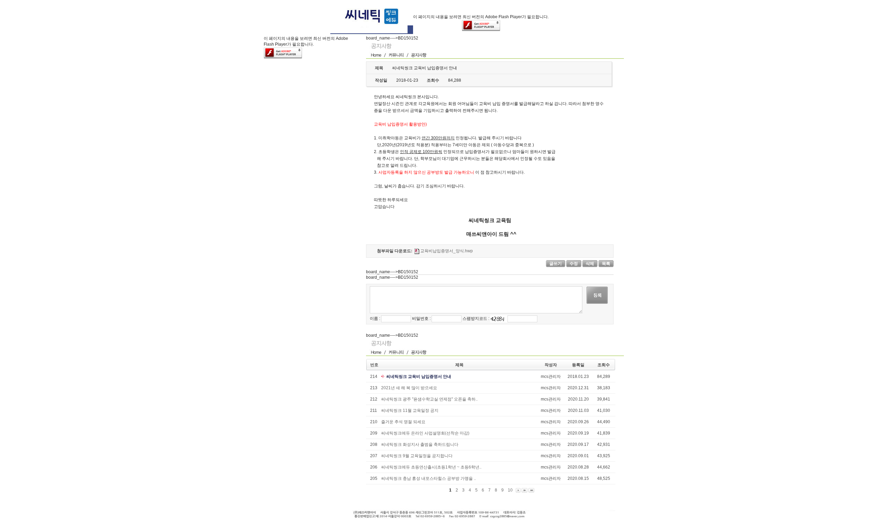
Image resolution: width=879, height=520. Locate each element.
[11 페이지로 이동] (524, 490)
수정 (574, 263)
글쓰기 (555, 263)
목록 (606, 263)
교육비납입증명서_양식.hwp (446, 251)
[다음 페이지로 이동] (518, 490)
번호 (374, 364)
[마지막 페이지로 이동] (531, 490)
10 (510, 490)
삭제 (590, 263)
